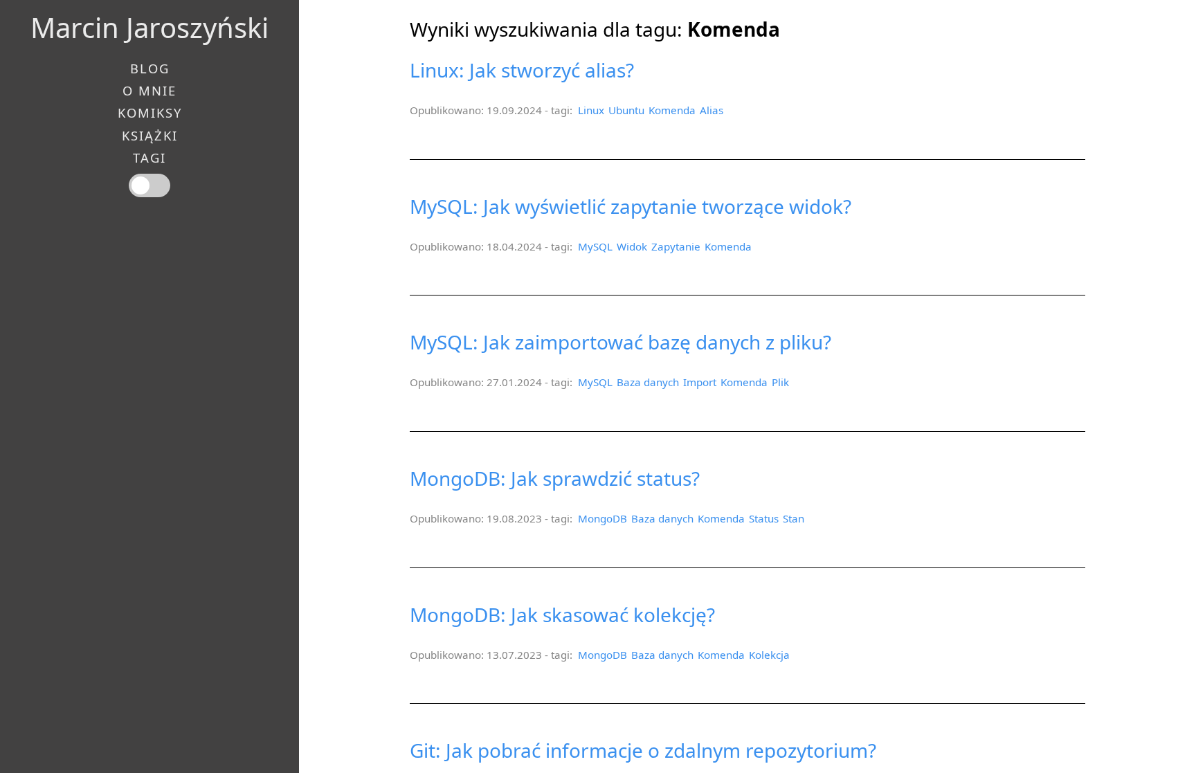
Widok (632, 246)
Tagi (149, 158)
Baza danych (648, 382)
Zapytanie (675, 246)
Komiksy (150, 113)
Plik (780, 382)
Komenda (672, 110)
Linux (591, 110)
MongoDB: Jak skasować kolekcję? (562, 614)
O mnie (149, 90)
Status (764, 518)
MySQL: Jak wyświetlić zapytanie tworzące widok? (630, 206)
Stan (793, 518)
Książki (150, 135)
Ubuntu (626, 110)
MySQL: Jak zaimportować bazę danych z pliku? (620, 342)
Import (699, 382)
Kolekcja (769, 655)
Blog (150, 68)
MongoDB (602, 518)
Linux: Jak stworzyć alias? (522, 70)
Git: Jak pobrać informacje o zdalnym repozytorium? (643, 750)
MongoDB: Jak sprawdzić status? (555, 478)
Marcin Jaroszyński (149, 27)
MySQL (595, 246)
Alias (711, 110)
